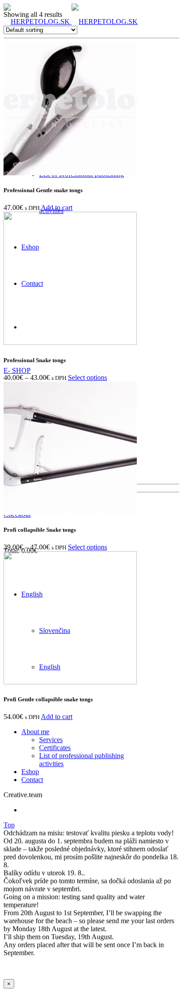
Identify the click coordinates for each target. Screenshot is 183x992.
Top (9, 825)
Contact (32, 779)
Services (51, 739)
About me (35, 731)
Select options (87, 377)
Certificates (55, 747)
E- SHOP (17, 370)
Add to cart (56, 207)
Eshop (30, 771)
